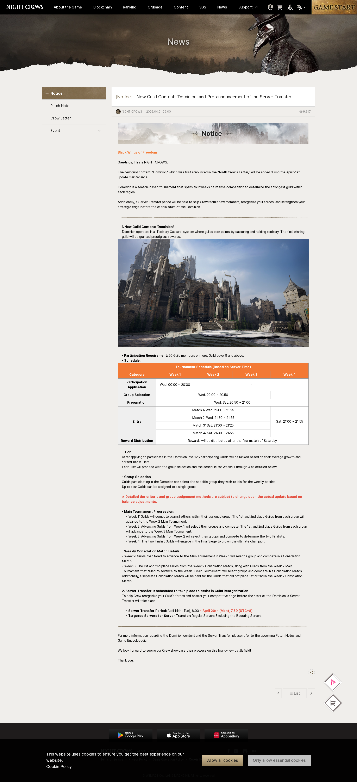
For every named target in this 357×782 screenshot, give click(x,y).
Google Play (130, 735)
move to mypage (270, 7)
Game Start (334, 7)
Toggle (99, 131)
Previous (278, 693)
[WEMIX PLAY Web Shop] (333, 682)
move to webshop (280, 7)
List (297, 693)
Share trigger (311, 672)
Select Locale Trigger (301, 7)
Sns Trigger (290, 7)
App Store (178, 735)
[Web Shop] (333, 703)
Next (311, 693)
